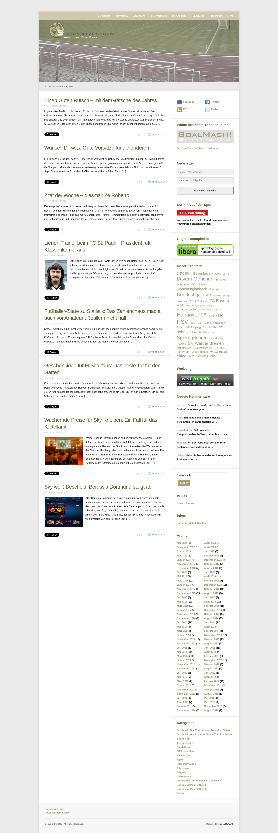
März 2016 (183, 580)
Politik (180, 327)
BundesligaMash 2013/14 (191, 785)
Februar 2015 (211, 605)
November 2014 (186, 614)
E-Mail (215, 109)
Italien (192, 323)
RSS (185, 109)
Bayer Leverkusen (207, 273)
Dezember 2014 (213, 610)
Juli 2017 (209, 551)
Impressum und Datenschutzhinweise (199, 780)
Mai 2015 (182, 601)
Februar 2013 (211, 656)
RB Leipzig (193, 327)
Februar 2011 (184, 706)
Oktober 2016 (211, 564)
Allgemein (183, 768)
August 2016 (211, 568)
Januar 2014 (184, 635)
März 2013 (183, 656)
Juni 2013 (209, 647)
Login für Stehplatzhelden (192, 523)
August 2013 (211, 643)
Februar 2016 (211, 580)
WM (191, 356)
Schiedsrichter (207, 332)
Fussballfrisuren (186, 763)
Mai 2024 (182, 542)
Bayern (226, 274)
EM (197, 301)
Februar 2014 (211, 630)
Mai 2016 (182, 576)
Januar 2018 (184, 551)
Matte (200, 323)
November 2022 (186, 547)
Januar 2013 (184, 660)
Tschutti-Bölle (179, 15)
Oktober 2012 (211, 664)
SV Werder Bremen (206, 343)
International (121, 15)
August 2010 (211, 710)
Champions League (222, 296)
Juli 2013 (182, 647)
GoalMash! (139, 15)
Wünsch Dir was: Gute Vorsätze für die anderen (96, 148)
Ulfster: (181, 455)
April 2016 (210, 576)
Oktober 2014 (211, 614)
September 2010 (186, 710)
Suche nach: (184, 475)
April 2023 (210, 542)
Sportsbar (216, 338)
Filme (230, 15)
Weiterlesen (158, 134)
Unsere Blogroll (186, 503)
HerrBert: (182, 405)
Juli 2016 (182, 572)
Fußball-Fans (205, 309)
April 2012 (210, 676)
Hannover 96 (191, 315)
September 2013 (186, 643)
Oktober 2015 (211, 589)
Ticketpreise (184, 347)
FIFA (180, 305)
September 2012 (186, 668)
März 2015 (183, 605)
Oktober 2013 (211, 639)
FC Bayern (219, 300)
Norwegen (219, 322)
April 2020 (210, 547)
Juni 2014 (209, 622)
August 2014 (211, 618)
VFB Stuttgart (199, 351)
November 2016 (186, 564)
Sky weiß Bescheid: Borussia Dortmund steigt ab (97, 473)
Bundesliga (104, 15)
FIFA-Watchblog (195, 305)
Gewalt (217, 310)
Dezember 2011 (213, 685)
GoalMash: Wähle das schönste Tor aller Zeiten (204, 734)
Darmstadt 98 (185, 301)
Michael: (182, 442)
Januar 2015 (184, 610)
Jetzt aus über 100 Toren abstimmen (198, 148)
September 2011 (186, 693)
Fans (204, 301)
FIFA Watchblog (158, 15)
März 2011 (210, 702)
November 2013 (186, 639)
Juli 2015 (182, 597)
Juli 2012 (182, 672)
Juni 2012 (209, 672)
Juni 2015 (209, 597)
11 (141, 460)
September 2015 (186, 593)
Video (181, 356)
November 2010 (213, 706)
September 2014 (186, 618)
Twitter (215, 101)
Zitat (213, 356)
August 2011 (211, 693)
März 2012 (183, 681)
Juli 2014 (182, 622)
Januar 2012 (184, 685)
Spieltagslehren (192, 337)
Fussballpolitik (186, 309)
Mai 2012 (182, 676)
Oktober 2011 (211, 689)
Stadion (181, 343)
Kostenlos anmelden (205, 190)
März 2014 (183, 630)
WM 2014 (202, 356)
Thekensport (216, 15)
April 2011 (182, 702)
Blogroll (181, 772)
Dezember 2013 (213, 635)
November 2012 (186, 664)
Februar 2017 (211, 555)
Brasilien (214, 289)
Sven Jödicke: (185, 430)
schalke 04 (186, 332)
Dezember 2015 (213, 584)
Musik (208, 323)
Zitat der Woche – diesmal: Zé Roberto (86, 195)
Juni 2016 (209, 572)
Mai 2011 (209, 698)
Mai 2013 (182, 651)
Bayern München (195, 278)
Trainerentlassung (202, 348)
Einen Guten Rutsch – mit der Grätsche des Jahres (100, 100)
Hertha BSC (215, 315)
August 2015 (211, 593)
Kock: (180, 417)
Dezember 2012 (213, 660)
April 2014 (210, 626)
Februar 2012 (211, 681)
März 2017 (183, 555)
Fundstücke (197, 15)
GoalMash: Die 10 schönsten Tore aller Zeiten (203, 730)
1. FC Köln (184, 273)
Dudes (180, 793)
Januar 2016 (184, 584)
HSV (182, 322)
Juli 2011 (182, 698)
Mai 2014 (182, 626)
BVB (207, 295)
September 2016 (186, 568)
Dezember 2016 (213, 559)
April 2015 (210, 601)
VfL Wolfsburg (218, 351)
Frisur (210, 305)
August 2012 (211, 668)
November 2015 (186, 589)
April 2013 (210, 651)
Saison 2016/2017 (213, 327)
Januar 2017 (184, 559)
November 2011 (186, 689)
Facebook (188, 101)
